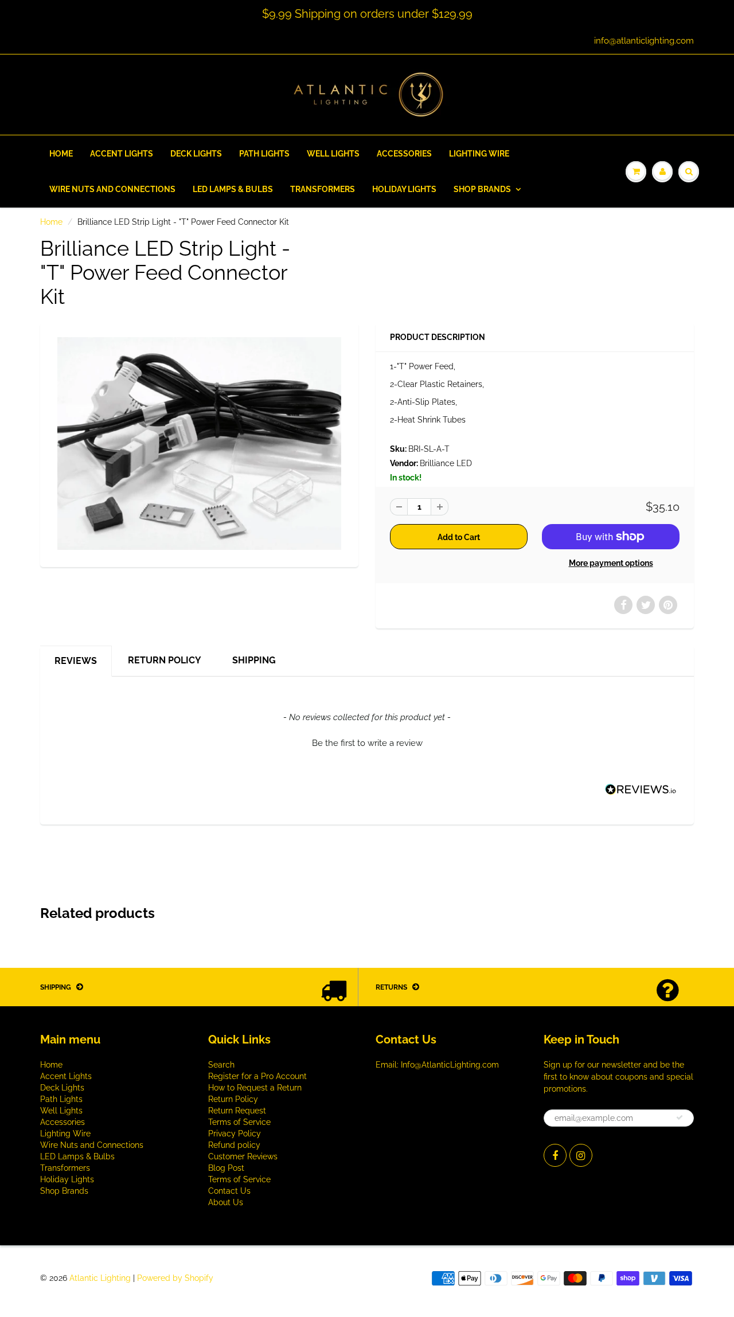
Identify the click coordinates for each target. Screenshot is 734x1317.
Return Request (237, 1110)
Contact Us (229, 1190)
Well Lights (333, 153)
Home (61, 153)
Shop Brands (482, 189)
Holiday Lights (404, 189)
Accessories (404, 153)
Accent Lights (121, 153)
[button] (367, 741)
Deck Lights (196, 153)
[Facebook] (555, 1155)
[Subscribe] (680, 1117)
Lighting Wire (479, 153)
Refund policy (234, 1145)
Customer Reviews (243, 1156)
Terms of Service (239, 1122)
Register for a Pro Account (257, 1076)
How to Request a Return (255, 1087)
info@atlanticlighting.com (644, 41)
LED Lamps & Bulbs (233, 189)
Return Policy (164, 660)
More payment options (611, 563)
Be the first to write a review (367, 743)
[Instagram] (580, 1155)
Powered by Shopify (175, 1278)
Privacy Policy (234, 1133)
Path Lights (264, 153)
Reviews (75, 660)
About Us (225, 1202)
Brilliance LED (446, 463)
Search (221, 1064)
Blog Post (226, 1168)
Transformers (322, 189)
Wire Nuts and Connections (112, 189)
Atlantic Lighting (100, 1278)
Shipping (254, 660)
